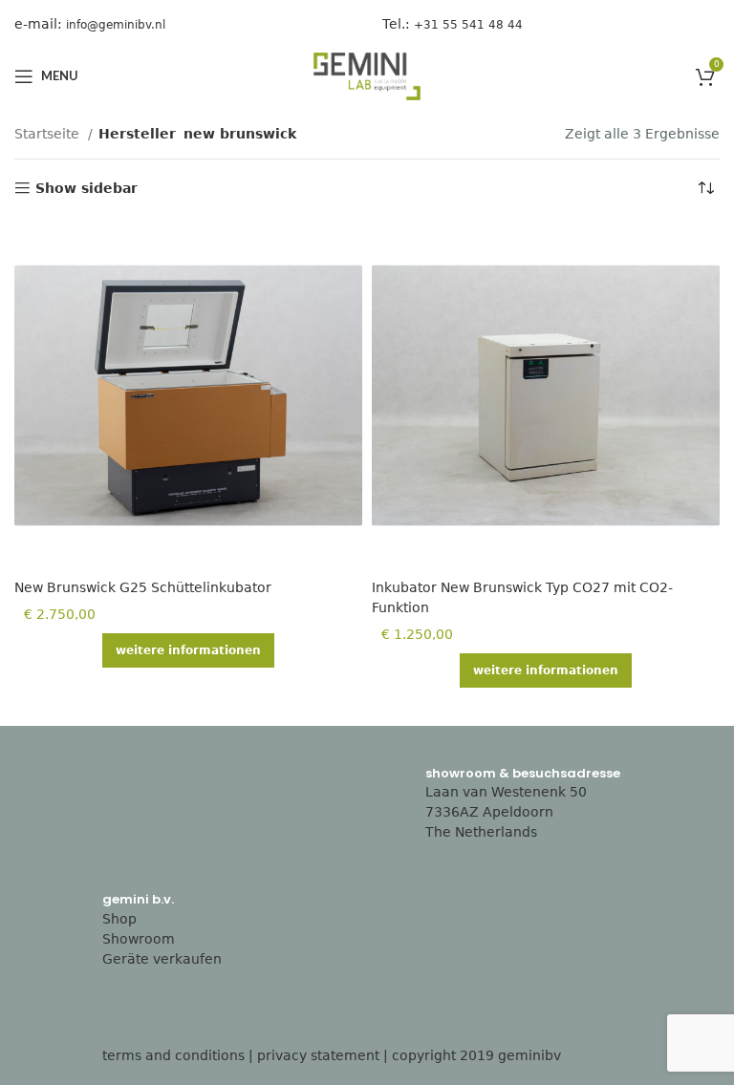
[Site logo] (367, 75)
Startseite (48, 133)
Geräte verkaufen (162, 959)
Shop (119, 918)
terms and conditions (173, 1055)
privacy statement (318, 1055)
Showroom (138, 939)
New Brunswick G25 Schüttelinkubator (142, 587)
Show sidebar (86, 188)
